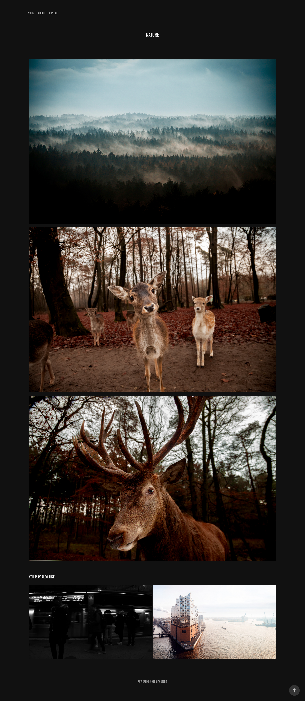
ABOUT (41, 13)
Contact (54, 13)
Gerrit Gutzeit (159, 681)
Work (31, 13)
